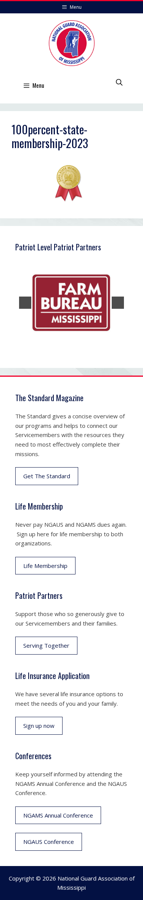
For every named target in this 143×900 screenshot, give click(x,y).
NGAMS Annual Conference (58, 815)
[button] (25, 303)
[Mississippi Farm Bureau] (71, 303)
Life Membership (45, 565)
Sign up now (39, 725)
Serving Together (46, 645)
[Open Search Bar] (119, 82)
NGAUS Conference (48, 841)
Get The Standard (46, 476)
